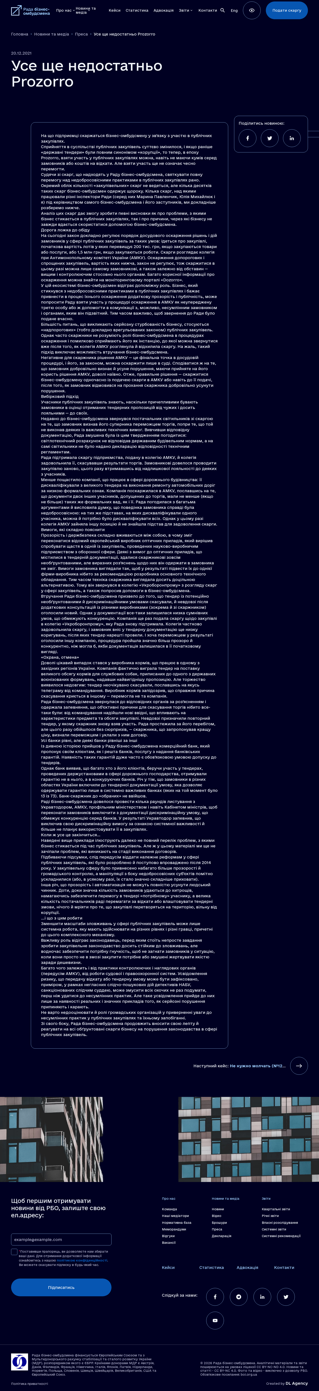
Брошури (219, 1222)
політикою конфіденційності (82, 1260)
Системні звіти (274, 1229)
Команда (169, 1209)
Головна (19, 34)
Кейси (168, 1267)
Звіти (266, 1198)
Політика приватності (29, 1383)
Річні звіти (270, 1215)
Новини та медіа (51, 34)
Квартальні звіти (276, 1209)
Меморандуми (174, 1229)
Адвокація (247, 1267)
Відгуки (168, 1236)
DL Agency (297, 1383)
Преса (81, 34)
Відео (216, 1215)
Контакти (284, 1267)
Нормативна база (176, 1222)
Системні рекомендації (281, 1236)
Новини (218, 1209)
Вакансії (169, 1242)
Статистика (211, 1267)
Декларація (221, 1236)
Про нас (168, 1198)
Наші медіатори (175, 1215)
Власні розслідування (280, 1222)
